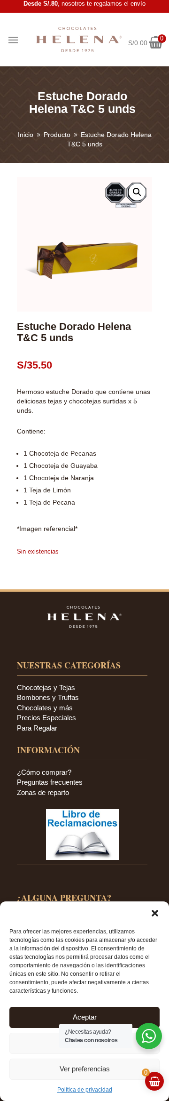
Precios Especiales (46, 718)
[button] (155, 913)
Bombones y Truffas (48, 697)
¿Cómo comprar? (44, 772)
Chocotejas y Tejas (46, 687)
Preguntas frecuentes (50, 782)
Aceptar (85, 1017)
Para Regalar (37, 728)
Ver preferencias (85, 1069)
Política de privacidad (84, 1089)
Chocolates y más (45, 708)
